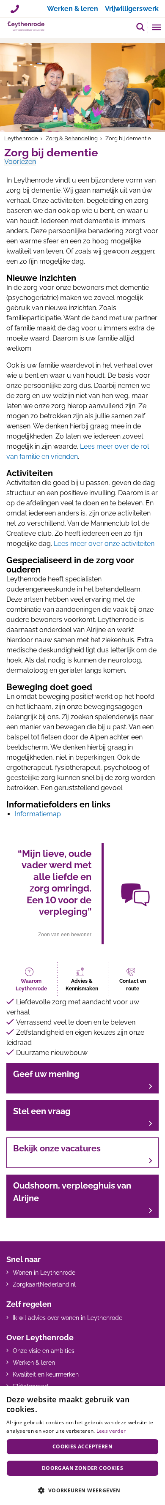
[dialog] (82, 1445)
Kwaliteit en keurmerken (46, 1374)
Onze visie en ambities (43, 1350)
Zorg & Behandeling (72, 138)
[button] (140, 27)
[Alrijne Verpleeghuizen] (25, 26)
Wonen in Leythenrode (44, 1272)
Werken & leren (34, 1362)
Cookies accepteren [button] (82, 1446)
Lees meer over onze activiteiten (104, 544)
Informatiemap (38, 814)
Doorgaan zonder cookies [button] (82, 1468)
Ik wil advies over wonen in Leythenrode (67, 1317)
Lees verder (111, 1430)
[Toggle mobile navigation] (156, 28)
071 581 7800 (14, 6)
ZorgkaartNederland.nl (44, 1284)
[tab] (31, 979)
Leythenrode (21, 138)
